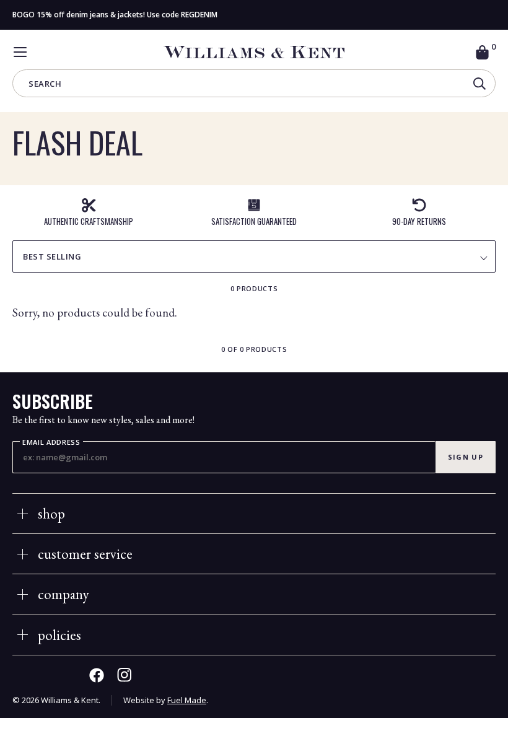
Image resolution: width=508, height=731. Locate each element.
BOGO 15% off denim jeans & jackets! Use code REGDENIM (114, 14)
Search (44, 84)
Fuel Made (186, 700)
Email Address (51, 442)
